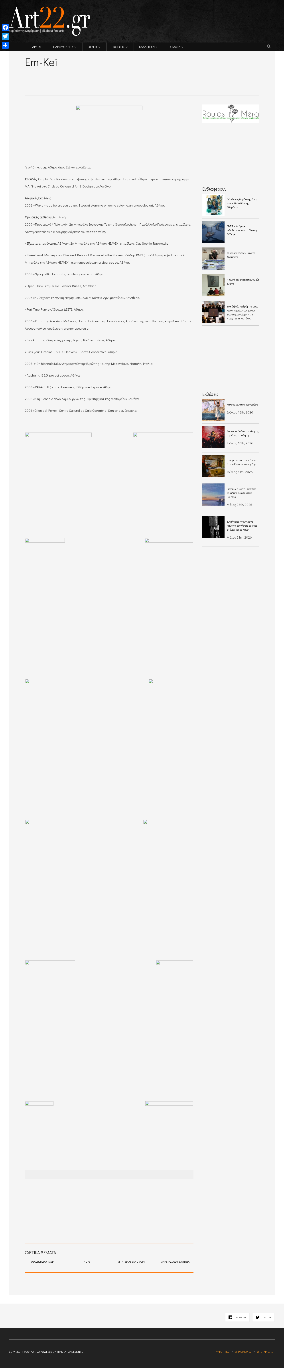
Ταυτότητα (221, 1351)
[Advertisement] (77, 75)
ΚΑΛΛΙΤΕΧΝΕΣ (148, 46)
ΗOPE (87, 1261)
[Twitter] (5, 36)
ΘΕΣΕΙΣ (92, 46)
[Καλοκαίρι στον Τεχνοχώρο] (213, 410)
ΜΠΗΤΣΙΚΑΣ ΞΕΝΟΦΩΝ (131, 1261)
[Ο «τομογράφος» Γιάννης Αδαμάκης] (213, 258)
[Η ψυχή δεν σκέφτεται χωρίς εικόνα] (213, 285)
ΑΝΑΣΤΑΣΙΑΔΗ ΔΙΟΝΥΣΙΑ (175, 1261)
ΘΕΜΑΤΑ (174, 46)
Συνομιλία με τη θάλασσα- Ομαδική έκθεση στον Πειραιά (242, 493)
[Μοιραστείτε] (5, 45)
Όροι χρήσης (265, 1351)
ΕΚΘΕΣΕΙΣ (118, 46)
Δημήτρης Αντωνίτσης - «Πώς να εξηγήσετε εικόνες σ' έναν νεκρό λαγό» (242, 525)
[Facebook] (5, 27)
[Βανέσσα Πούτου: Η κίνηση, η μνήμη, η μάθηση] (213, 437)
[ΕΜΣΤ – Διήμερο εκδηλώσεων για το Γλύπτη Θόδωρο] (213, 232)
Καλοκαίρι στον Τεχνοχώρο (242, 404)
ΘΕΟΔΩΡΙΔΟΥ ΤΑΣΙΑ (42, 1261)
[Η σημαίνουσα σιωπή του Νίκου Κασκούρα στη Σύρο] (213, 466)
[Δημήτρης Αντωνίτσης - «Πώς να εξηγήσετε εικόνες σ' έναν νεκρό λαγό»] (213, 527)
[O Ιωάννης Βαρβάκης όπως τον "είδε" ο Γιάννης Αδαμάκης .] (213, 205)
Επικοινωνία (243, 1351)
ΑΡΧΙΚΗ (37, 46)
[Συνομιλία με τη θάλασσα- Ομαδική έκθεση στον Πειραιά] (213, 494)
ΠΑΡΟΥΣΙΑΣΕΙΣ (63, 46)
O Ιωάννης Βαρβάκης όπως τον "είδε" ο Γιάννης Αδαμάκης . (242, 203)
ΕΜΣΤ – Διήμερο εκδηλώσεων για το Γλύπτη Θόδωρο (242, 230)
